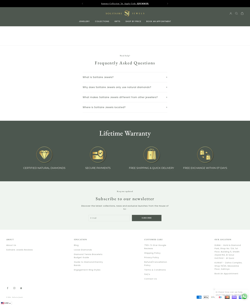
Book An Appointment (226, 273)
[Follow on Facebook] (7, 288)
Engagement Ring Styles (87, 269)
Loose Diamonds (83, 249)
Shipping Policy (152, 253)
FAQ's (147, 274)
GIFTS (117, 21)
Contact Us (150, 278)
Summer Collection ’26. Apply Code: (125, 3)
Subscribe (147, 218)
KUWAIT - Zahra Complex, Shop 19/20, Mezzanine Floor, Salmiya (228, 265)
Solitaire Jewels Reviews (19, 249)
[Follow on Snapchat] (21, 288)
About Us (11, 245)
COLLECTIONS (102, 21)
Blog (76, 245)
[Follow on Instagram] (14, 288)
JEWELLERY (84, 21)
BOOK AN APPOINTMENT (158, 21)
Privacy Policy (151, 257)
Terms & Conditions (155, 269)
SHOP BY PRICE (133, 21)
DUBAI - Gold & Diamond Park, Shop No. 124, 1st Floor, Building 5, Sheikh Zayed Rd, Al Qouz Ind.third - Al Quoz (228, 251)
